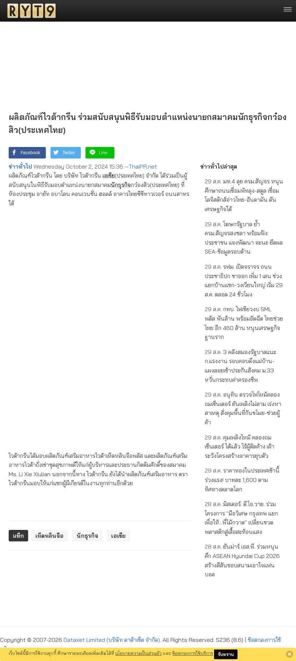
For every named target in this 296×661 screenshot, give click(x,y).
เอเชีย (109, 175)
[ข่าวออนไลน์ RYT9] (29, 11)
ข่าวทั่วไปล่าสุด (218, 166)
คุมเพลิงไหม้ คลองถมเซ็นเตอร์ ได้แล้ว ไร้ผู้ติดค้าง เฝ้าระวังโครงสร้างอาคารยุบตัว (239, 446)
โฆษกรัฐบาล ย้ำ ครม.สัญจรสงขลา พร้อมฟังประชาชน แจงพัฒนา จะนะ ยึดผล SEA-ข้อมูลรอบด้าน (244, 237)
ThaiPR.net (143, 166)
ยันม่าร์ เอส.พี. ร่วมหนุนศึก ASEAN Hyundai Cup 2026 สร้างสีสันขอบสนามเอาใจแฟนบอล (242, 560)
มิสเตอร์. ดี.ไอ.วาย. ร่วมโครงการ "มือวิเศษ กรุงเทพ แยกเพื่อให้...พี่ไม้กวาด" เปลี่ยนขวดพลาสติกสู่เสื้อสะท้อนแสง (241, 517)
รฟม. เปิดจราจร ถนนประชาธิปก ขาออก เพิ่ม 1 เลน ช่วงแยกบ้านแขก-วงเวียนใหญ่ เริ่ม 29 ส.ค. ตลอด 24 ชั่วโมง (244, 280)
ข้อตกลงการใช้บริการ (192, 653)
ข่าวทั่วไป (20, 166)
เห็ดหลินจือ (49, 535)
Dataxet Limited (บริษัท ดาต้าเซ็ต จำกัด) (112, 639)
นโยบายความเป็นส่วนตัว (138, 653)
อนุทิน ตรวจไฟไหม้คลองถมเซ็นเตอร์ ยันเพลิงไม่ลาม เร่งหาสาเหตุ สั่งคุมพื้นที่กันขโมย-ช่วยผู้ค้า (243, 408)
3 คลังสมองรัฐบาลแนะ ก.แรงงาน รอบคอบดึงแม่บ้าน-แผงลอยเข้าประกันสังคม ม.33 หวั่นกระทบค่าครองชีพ (240, 365)
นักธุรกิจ (121, 184)
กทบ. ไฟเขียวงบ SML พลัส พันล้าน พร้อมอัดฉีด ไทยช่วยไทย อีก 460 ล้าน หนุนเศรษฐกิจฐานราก (244, 322)
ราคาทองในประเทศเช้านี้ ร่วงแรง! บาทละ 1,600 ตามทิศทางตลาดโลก (242, 479)
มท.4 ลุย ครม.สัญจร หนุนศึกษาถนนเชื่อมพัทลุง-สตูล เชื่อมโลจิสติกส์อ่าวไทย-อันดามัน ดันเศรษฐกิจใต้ (244, 195)
